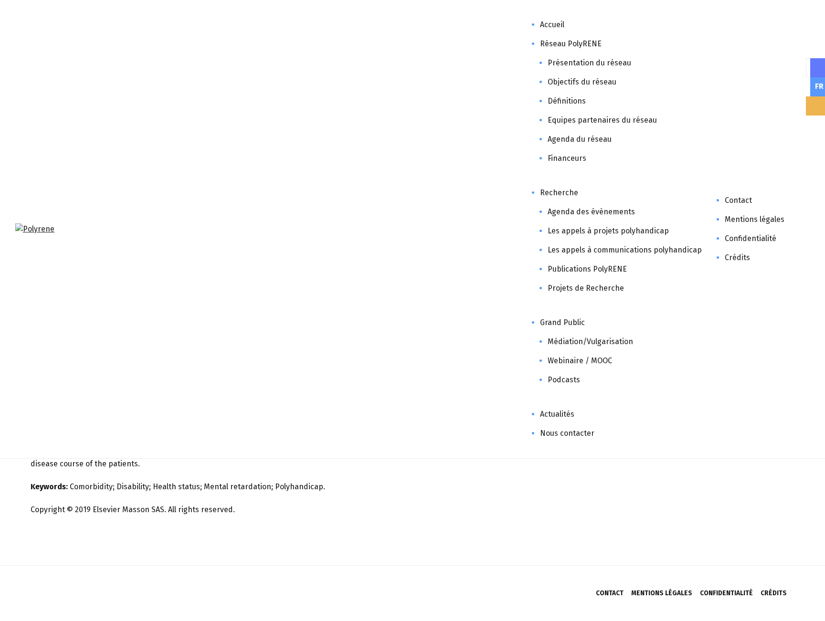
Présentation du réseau (589, 62)
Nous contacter (567, 433)
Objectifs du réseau (582, 81)
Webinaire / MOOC (580, 360)
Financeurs (567, 158)
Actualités (557, 414)
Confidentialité (750, 238)
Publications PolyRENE (587, 269)
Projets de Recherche (586, 288)
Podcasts (564, 379)
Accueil (552, 24)
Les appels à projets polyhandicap (608, 230)
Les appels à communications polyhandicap (625, 249)
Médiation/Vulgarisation (590, 341)
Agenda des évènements (591, 211)
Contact (738, 200)
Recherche (559, 192)
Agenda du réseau (580, 139)
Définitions (567, 100)
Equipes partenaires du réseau (602, 120)
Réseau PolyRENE (571, 43)
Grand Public (562, 322)
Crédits (737, 257)
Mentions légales (754, 219)
